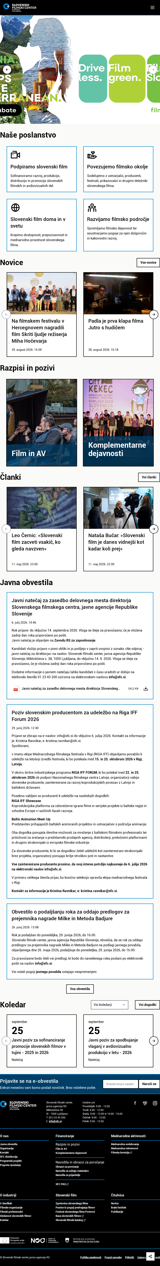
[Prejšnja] (6, 314)
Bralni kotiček (118, 1207)
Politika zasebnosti (90, 1257)
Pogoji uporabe (113, 1257)
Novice (115, 1203)
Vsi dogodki (147, 1005)
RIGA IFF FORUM (84, 773)
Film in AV (61, 1148)
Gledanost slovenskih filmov (15, 1216)
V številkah (6, 1203)
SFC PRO (61, 1184)
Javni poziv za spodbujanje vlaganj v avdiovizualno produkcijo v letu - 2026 (113, 1046)
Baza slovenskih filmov (68, 1216)
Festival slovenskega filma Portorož (75, 1211)
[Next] (153, 69)
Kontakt (4, 1152)
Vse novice (148, 262)
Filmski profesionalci (11, 1211)
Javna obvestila (8, 1144)
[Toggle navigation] (152, 7)
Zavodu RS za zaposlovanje (74, 640)
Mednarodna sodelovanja (125, 1144)
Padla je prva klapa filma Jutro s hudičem (115, 324)
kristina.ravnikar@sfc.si (99, 891)
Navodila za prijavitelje (68, 1175)
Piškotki (129, 1257)
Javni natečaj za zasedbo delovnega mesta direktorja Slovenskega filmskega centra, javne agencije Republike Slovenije (71, 689)
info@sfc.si (117, 677)
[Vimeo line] (145, 1103)
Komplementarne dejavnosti (71, 1153)
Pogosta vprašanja (10, 1165)
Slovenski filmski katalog (69, 1220)
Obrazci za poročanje (67, 1166)
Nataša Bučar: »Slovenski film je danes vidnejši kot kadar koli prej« (116, 542)
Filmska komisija (120, 1152)
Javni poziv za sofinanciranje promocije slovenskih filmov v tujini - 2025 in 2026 (39, 1046)
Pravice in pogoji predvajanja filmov (75, 1207)
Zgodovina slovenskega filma (72, 1203)
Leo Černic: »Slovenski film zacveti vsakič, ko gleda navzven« (37, 542)
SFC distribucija (9, 1156)
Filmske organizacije (11, 1207)
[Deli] (150, 1256)
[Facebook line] (135, 1103)
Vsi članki (149, 477)
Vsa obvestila (80, 989)
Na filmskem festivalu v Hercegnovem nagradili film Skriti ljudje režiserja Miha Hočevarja (39, 331)
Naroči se (149, 1084)
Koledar (4, 1220)
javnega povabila (48, 972)
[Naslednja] (153, 314)
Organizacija (7, 1148)
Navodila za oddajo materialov (72, 1170)
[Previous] (7, 69)
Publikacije (117, 1211)
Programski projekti (11, 1160)
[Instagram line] (155, 1103)
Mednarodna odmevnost (124, 1148)
